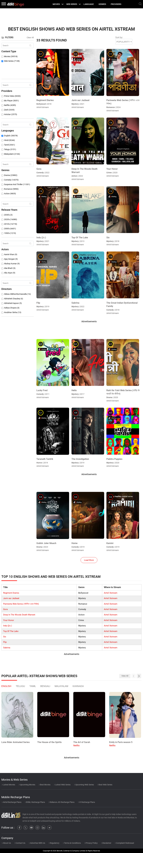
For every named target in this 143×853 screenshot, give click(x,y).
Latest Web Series (63, 785)
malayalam (61, 686)
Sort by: (119, 37)
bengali (45, 686)
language (89, 4)
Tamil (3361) (9, 145)
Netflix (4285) (10, 105)
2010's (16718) (10, 224)
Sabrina (6, 647)
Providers (116, 4)
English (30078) (11, 136)
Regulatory (54, 843)
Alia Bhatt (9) (10, 268)
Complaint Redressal (125, 843)
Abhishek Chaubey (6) (13, 298)
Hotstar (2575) (10, 114)
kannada (78, 686)
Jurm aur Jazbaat (11, 598)
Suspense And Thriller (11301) (17, 184)
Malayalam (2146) (12, 154)
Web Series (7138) (12, 61)
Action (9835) (10, 193)
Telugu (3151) (10, 149)
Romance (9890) (11, 189)
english (6, 686)
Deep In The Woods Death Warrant (19, 614)
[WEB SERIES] (79, 4)
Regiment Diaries (11, 593)
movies (56, 4)
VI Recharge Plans (87, 802)
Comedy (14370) (11, 180)
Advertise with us (37, 843)
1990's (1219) (10, 233)
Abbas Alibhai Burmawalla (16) (17, 294)
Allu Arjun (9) (9, 273)
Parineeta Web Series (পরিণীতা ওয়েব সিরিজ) (21, 604)
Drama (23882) (10, 175)
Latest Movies (9, 785)
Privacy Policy (91, 843)
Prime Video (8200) (12, 96)
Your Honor (8, 620)
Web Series (71, 4)
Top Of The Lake (10, 631)
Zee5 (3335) (9, 110)
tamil (32, 686)
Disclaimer (106, 843)
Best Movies (45, 785)
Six (4, 636)
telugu (20, 686)
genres (102, 4)
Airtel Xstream (110, 593)
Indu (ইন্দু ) (7, 625)
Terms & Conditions (72, 843)
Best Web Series (105, 785)
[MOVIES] (62, 4)
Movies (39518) (11, 56)
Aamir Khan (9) (10, 254)
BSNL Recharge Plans (35, 802)
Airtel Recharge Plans (12, 802)
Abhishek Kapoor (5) (13, 303)
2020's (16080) (10, 219)
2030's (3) (8, 215)
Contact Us (20, 843)
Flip (5, 642)
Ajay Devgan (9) (11, 259)
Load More (89, 560)
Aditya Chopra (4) (11, 308)
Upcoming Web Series (84, 785)
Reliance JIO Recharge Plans (61, 802)
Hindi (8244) (9, 140)
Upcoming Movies (27, 785)
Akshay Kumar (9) (12, 263)
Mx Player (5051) (11, 100)
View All (124, 676)
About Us (7, 843)
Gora (5, 609)
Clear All (30, 37)
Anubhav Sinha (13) (12, 312)
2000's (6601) (10, 228)
